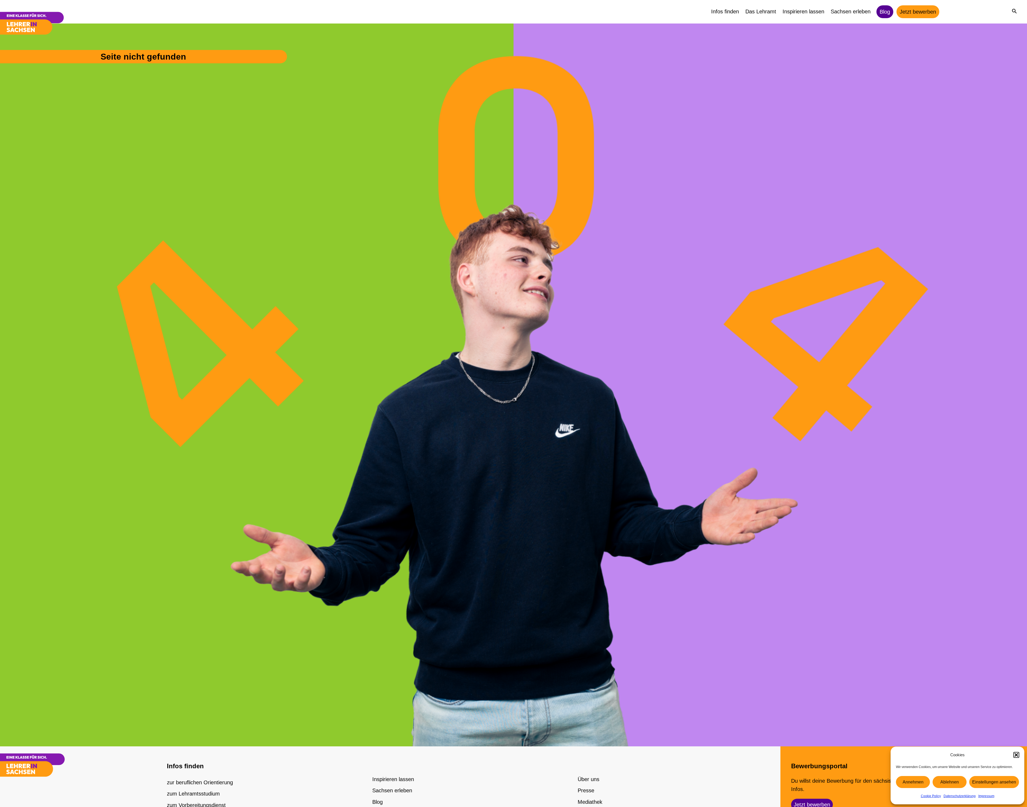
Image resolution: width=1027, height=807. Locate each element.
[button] (1016, 755)
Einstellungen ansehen (994, 782)
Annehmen (913, 782)
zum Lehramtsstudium (193, 794)
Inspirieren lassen (803, 11)
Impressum (986, 796)
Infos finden (725, 11)
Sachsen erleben (851, 11)
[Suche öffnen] (1014, 11)
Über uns (588, 779)
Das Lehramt (760, 11)
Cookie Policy (931, 796)
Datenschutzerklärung (960, 796)
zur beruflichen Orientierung (200, 782)
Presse (586, 790)
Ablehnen (949, 782)
